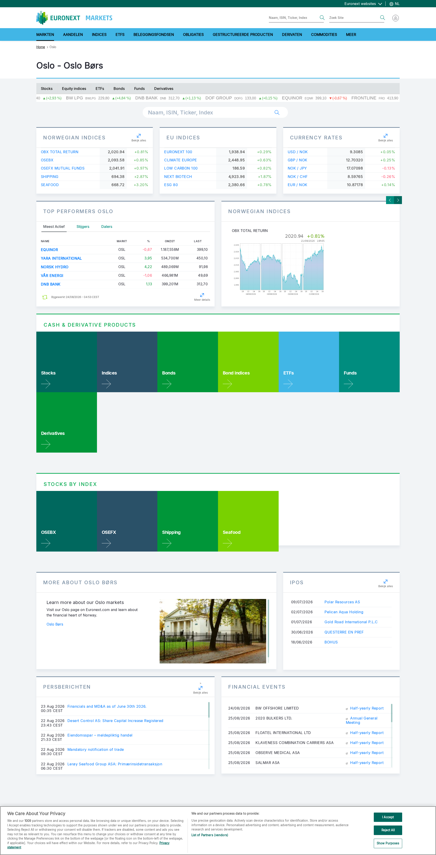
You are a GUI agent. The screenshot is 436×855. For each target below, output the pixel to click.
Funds (139, 88)
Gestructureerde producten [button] (243, 34)
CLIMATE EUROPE (180, 160)
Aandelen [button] (73, 34)
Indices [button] (99, 34)
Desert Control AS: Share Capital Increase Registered (115, 721)
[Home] (74, 18)
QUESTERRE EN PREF (344, 632)
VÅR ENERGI (52, 275)
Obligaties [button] (193, 34)
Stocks (47, 88)
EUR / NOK (297, 184)
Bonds (119, 88)
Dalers (106, 226)
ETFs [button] (120, 34)
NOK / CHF (298, 176)
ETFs (100, 88)
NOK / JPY (297, 168)
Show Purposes (388, 843)
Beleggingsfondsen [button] (154, 34)
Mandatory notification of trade (95, 749)
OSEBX (47, 160)
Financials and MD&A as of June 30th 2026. (107, 706)
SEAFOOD (50, 184)
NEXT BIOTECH (178, 176)
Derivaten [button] (292, 34)
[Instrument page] (310, 264)
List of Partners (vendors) (209, 835)
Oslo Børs (55, 624)
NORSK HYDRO (55, 267)
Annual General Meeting (362, 720)
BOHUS (331, 642)
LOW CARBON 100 (181, 168)
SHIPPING (50, 176)
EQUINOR (49, 249)
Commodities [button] (324, 34)
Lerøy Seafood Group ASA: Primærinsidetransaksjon (114, 764)
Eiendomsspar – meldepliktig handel (100, 735)
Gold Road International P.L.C (351, 622)
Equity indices (74, 88)
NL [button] (397, 3)
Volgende (398, 200)
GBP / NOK (297, 160)
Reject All (388, 830)
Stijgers (83, 226)
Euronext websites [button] (360, 3)
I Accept (388, 817)
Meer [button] (351, 34)
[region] (218, 830)
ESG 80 (171, 184)
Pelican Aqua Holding (344, 612)
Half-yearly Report (366, 708)
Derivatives (163, 88)
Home (40, 47)
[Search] (322, 17)
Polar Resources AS (342, 602)
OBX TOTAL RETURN (59, 152)
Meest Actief (54, 226)
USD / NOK (298, 152)
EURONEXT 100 (178, 152)
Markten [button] (45, 34)
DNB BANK (51, 284)
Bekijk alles (138, 140)
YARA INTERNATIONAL (61, 258)
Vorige (390, 200)
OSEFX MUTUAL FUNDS (63, 168)
